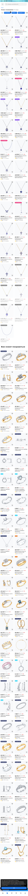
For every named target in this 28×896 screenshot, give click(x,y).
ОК (14, 888)
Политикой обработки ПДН (14, 885)
